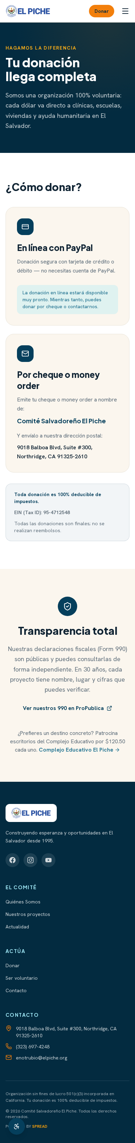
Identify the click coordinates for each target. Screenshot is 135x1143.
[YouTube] (48, 860)
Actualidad (17, 927)
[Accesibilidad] (16, 1126)
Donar (101, 11)
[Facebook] (12, 860)
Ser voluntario (22, 978)
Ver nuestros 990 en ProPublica (63, 708)
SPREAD (39, 1126)
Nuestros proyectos (28, 914)
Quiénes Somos (23, 902)
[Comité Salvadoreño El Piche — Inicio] (28, 11)
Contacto (16, 990)
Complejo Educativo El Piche (76, 749)
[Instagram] (30, 860)
